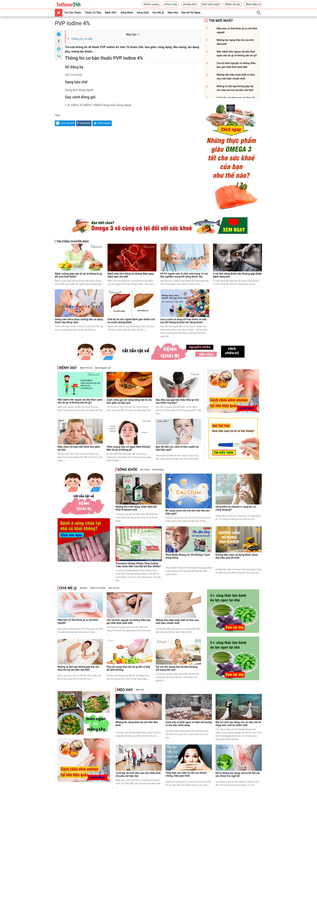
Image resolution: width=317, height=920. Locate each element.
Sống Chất (143, 12)
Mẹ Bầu (83, 588)
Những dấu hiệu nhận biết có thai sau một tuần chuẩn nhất (177, 622)
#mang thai (189, 4)
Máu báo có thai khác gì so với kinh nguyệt (78, 621)
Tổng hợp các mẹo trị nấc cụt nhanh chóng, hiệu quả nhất (186, 774)
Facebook (85, 123)
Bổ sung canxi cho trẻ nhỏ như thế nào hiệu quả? (187, 512)
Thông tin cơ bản (82, 39)
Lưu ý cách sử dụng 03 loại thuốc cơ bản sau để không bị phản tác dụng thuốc (183, 321)
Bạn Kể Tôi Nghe (191, 12)
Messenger (104, 123)
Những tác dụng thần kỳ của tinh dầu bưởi (137, 724)
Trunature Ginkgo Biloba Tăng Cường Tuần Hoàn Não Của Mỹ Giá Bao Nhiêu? (138, 565)
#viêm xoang (151, 4)
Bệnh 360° (111, 12)
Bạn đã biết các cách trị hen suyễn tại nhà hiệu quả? (177, 448)
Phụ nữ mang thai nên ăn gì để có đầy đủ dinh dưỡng (128, 668)
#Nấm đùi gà (232, 4)
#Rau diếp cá (253, 4)
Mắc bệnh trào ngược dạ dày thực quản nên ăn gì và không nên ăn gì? (80, 401)
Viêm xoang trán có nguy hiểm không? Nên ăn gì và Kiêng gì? (129, 448)
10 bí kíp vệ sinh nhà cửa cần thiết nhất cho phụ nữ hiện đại (138, 775)
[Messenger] (58, 48)
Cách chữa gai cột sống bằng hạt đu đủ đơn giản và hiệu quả (129, 401)
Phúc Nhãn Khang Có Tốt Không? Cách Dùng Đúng (187, 556)
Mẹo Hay (173, 12)
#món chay (170, 4)
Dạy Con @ (113, 588)
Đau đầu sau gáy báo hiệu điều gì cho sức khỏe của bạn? (177, 401)
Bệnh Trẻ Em (86, 368)
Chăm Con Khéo (98, 588)
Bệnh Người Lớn (103, 368)
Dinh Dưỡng (158, 469)
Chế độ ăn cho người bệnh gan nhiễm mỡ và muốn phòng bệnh (131, 321)
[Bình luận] (58, 56)
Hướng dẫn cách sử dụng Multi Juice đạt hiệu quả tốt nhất (237, 556)
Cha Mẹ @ (158, 12)
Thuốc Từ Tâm (93, 12)
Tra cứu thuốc (72, 12)
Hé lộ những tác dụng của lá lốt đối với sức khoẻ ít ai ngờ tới (238, 775)
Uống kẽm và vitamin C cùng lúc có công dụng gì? (236, 508)
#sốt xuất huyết (210, 4)
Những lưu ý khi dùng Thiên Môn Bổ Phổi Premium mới (136, 508)
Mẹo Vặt (140, 689)
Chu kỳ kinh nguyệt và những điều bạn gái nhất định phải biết (128, 622)
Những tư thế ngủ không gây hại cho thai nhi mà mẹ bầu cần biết (78, 668)
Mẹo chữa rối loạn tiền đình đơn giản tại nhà (79, 448)
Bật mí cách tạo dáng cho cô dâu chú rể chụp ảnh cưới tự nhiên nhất (238, 724)
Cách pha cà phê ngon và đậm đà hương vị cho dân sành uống (188, 724)
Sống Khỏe (127, 12)
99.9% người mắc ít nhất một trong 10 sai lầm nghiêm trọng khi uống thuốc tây (184, 275)
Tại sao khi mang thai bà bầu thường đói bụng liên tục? (177, 668)
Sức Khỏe (145, 469)
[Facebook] (58, 41)
